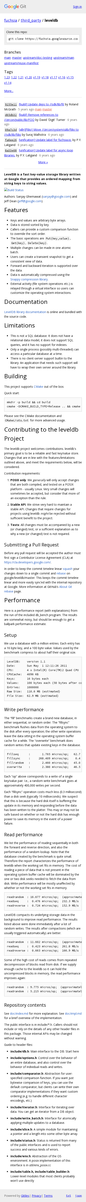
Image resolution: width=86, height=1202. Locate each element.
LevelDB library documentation (25, 312)
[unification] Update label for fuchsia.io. (45, 140)
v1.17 (53, 77)
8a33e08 (11, 150)
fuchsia (10, 20)
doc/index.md (19, 1013)
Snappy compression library (29, 279)
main (7, 58)
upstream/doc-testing (37, 58)
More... (8, 91)
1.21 (21, 77)
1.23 (7, 77)
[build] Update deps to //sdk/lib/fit (41, 104)
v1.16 (61, 77)
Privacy (36, 1196)
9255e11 (11, 104)
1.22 (14, 77)
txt (68, 1195)
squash (67, 569)
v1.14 (7, 83)
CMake (38, 387)
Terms (48, 1196)
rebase (61, 573)
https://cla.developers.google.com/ (27, 562)
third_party (31, 20)
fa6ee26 (11, 140)
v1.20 (28, 77)
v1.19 (36, 77)
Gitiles (25, 1196)
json (78, 1195)
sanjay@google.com (56, 196)
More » (43, 162)
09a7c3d (11, 130)
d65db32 (11, 115)
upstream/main (63, 58)
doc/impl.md (73, 1013)
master (17, 58)
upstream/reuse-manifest (21, 63)
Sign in (77, 7)
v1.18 (45, 77)
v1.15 (70, 77)
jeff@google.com (30, 201)
